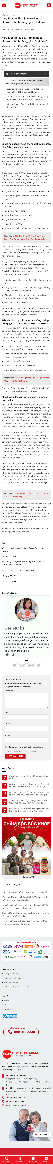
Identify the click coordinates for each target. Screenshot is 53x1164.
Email (8, 724)
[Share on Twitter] (24, 665)
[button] (4, 5)
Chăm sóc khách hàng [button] (10, 970)
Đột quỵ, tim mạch (9, 15)
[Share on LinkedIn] (38, 665)
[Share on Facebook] (20, 665)
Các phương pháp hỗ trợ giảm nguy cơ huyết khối (29, 777)
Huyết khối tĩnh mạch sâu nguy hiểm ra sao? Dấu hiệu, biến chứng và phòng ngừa (29, 809)
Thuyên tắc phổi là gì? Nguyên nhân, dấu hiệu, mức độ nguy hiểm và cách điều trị (28, 801)
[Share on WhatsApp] (15, 665)
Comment (9, 691)
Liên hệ (6, 1005)
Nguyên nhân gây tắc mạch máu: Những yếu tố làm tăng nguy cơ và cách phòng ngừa (29, 793)
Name (8, 712)
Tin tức (6, 1009)
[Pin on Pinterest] (33, 665)
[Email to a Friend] (29, 665)
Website (8, 735)
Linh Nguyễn (31, 29)
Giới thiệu (7, 1000)
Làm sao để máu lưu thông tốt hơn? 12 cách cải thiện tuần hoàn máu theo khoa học (29, 785)
